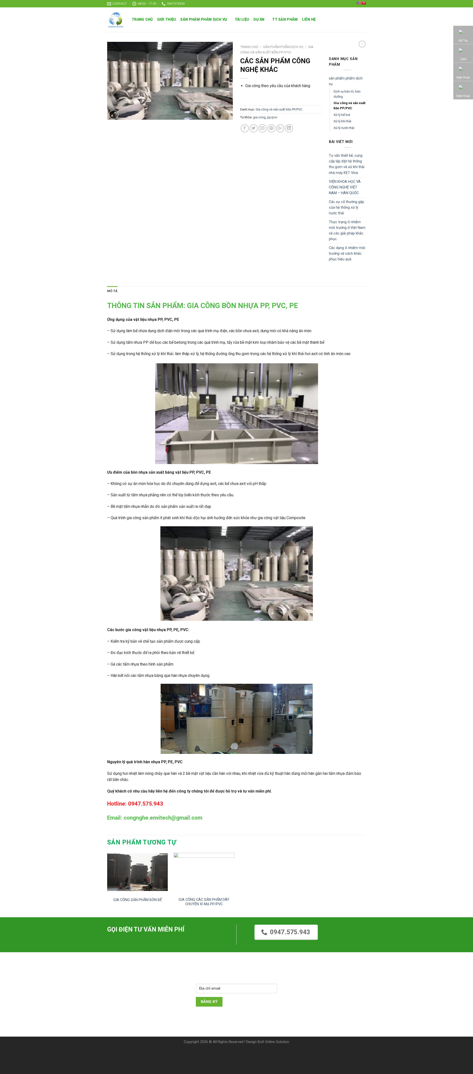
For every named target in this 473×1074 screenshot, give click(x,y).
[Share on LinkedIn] (289, 128)
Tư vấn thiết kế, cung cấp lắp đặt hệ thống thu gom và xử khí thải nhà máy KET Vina (346, 164)
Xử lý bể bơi (342, 115)
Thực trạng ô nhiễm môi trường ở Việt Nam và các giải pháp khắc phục (347, 230)
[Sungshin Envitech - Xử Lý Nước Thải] (115, 20)
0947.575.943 (290, 932)
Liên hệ (309, 19)
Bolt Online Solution (273, 1042)
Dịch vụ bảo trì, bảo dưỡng (347, 94)
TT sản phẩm (285, 19)
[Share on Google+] (280, 128)
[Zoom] (113, 114)
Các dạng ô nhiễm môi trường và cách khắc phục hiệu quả (347, 253)
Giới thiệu (166, 19)
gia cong (259, 117)
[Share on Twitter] (254, 128)
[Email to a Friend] (262, 128)
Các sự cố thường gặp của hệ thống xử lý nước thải (346, 207)
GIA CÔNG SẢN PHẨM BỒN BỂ (137, 900)
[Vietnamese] (363, 3)
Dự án (258, 19)
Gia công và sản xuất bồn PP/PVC (279, 109)
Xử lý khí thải (342, 121)
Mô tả (112, 291)
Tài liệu (242, 19)
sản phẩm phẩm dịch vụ (203, 19)
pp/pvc (272, 117)
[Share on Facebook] (245, 128)
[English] (358, 3)
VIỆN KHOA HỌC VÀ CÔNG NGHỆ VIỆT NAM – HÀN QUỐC (345, 187)
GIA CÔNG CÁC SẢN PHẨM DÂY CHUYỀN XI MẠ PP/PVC (204, 902)
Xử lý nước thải (344, 128)
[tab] (112, 291)
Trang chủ (142, 19)
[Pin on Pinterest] (271, 128)
